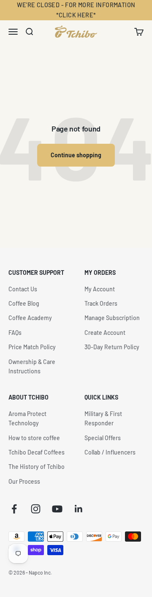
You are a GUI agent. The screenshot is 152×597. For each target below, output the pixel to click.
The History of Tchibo (36, 466)
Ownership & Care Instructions (31, 366)
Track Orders (100, 303)
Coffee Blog (23, 303)
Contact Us (22, 289)
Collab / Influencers (110, 452)
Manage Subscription (112, 317)
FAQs (15, 332)
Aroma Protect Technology (27, 418)
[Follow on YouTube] (57, 509)
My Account (99, 289)
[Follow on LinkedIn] (78, 509)
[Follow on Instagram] (35, 509)
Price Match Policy (32, 347)
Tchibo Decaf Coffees (36, 452)
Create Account (104, 332)
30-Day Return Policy (111, 347)
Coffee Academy (30, 317)
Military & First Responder (103, 418)
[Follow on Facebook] (14, 509)
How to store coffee (34, 437)
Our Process (24, 481)
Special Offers (102, 437)
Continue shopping (76, 155)
